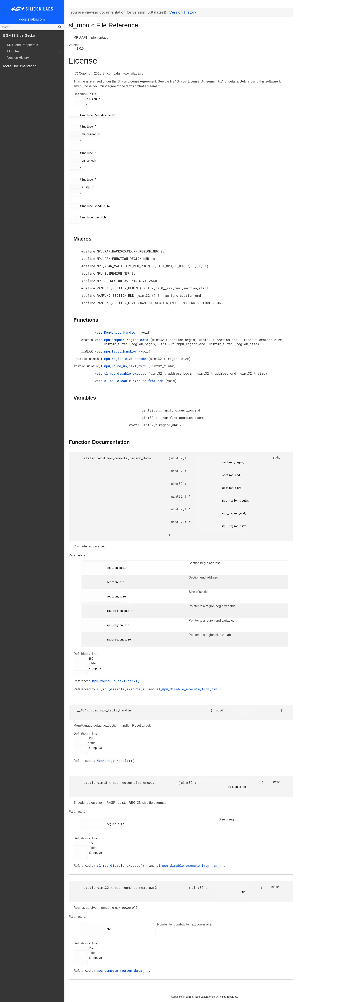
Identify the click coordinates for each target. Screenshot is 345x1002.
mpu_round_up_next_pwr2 (126, 366)
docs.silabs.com (32, 19)
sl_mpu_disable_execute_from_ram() (190, 689)
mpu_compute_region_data (127, 340)
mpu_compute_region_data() (122, 970)
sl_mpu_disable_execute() (121, 689)
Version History (18, 57)
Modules (13, 51)
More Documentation (20, 66)
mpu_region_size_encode (126, 359)
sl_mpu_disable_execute (126, 373)
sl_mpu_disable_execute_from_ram (134, 381)
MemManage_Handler (121, 332)
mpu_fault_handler (121, 351)
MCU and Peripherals (22, 45)
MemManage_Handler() (117, 760)
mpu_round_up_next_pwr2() (117, 681)
